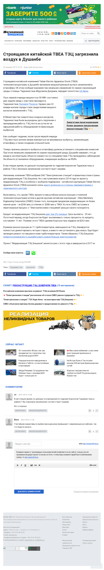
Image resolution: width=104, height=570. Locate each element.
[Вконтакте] (56, 33)
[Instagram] (71, 33)
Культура (44, 41)
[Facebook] (59, 33)
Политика (18, 41)
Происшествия (60, 41)
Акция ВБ (69, 41)
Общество (36, 41)
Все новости (9, 41)
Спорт (51, 41)
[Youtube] (68, 33)
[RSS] (53, 33)
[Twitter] (65, 33)
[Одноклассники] (62, 33)
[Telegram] (74, 33)
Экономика (27, 41)
